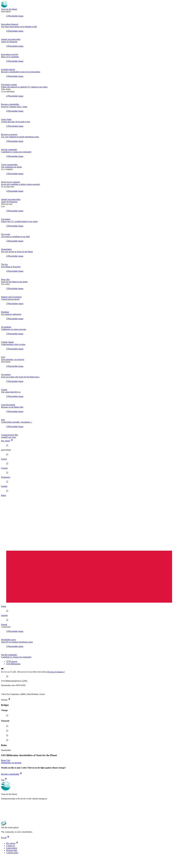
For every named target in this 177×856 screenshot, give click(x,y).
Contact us (10, 846)
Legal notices (11, 848)
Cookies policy (12, 853)
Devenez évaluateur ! (56, 672)
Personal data (11, 850)
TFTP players (11, 661)
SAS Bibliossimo (13, 664)
